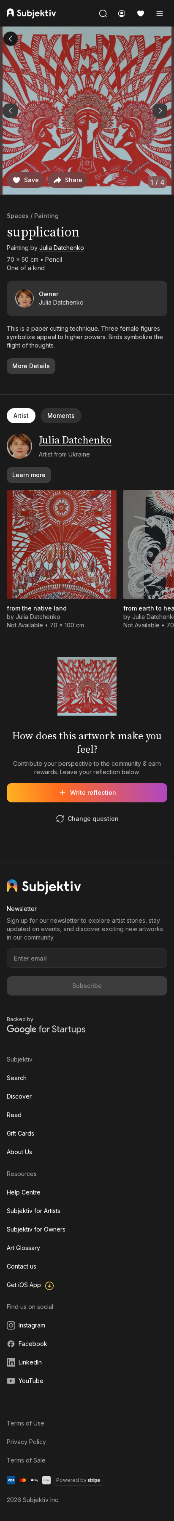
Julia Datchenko (61, 247)
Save (31, 179)
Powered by (71, 1480)
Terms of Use (25, 1423)
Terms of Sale (26, 1460)
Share (73, 179)
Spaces (18, 215)
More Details (31, 365)
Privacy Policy (26, 1441)
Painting (46, 215)
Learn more (29, 474)
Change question (93, 818)
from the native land (37, 608)
